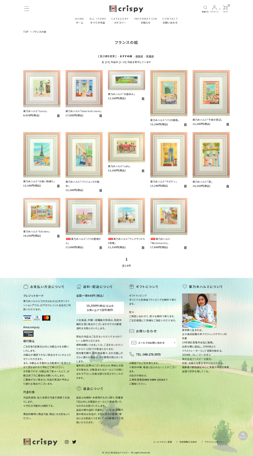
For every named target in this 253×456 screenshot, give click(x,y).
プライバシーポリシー (215, 441)
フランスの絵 (39, 31)
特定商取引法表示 (188, 441)
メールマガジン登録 (162, 441)
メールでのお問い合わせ (151, 342)
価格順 (139, 56)
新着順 (150, 56)
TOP (26, 31)
